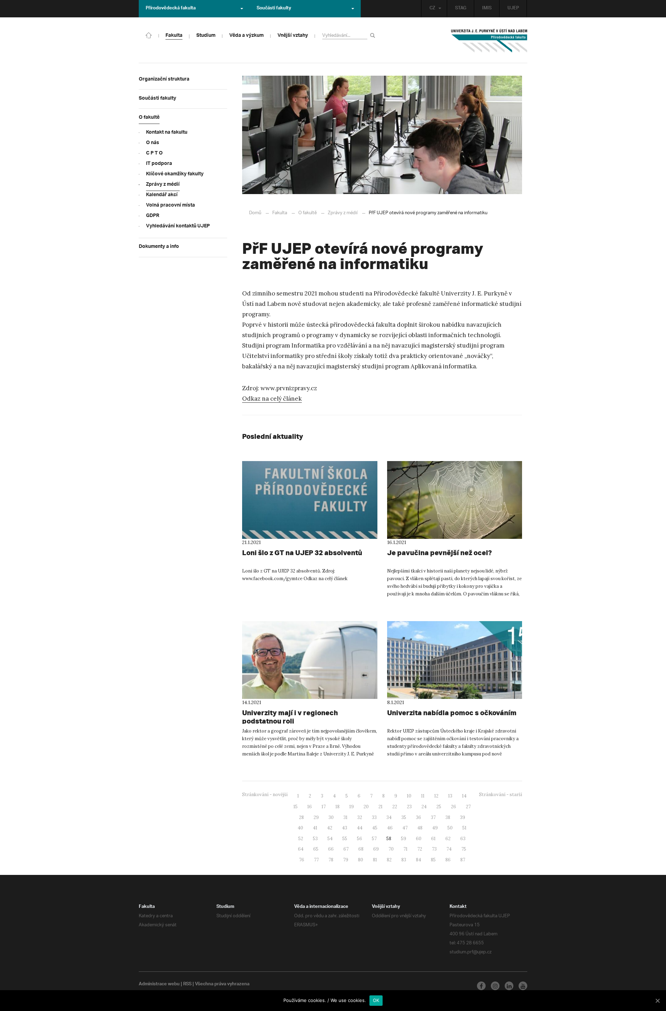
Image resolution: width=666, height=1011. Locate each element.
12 (436, 796)
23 (409, 807)
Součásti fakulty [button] (274, 8)
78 (330, 860)
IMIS (487, 8)
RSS (187, 984)
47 (405, 828)
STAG (460, 8)
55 (344, 839)
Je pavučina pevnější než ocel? (439, 552)
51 (464, 828)
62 (448, 839)
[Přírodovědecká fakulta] (149, 34)
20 (366, 807)
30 (331, 817)
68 (361, 849)
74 (449, 849)
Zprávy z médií (343, 213)
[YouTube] (523, 985)
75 (463, 849)
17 (324, 807)
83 (403, 860)
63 (463, 839)
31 (345, 817)
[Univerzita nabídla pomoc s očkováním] (454, 660)
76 (301, 860)
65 (315, 849)
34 (389, 817)
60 (418, 839)
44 (359, 828)
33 (374, 817)
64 (301, 849)
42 (329, 828)
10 (409, 796)
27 (468, 807)
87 (462, 860)
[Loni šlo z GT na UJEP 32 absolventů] (309, 500)
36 (418, 817)
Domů (255, 213)
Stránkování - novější (265, 794)
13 (450, 796)
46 (390, 828)
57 (374, 839)
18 (337, 807)
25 (438, 807)
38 (447, 817)
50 (450, 828)
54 (330, 839)
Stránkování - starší (500, 794)
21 (380, 807)
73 (434, 849)
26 (453, 807)
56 (359, 839)
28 (301, 817)
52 (300, 839)
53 (315, 839)
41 (315, 828)
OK (376, 1000)
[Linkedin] (509, 985)
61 (433, 839)
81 (375, 860)
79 (345, 860)
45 (374, 828)
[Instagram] (495, 985)
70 (391, 849)
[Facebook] (481, 985)
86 (448, 860)
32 (359, 817)
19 (351, 807)
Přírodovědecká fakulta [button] (171, 8)
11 (423, 796)
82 (389, 860)
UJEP (513, 8)
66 (331, 849)
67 (346, 849)
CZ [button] (432, 8)
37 (433, 817)
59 (403, 839)
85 (433, 860)
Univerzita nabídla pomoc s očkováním (451, 712)
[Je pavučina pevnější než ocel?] (454, 500)
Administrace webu (159, 984)
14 (464, 796)
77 (316, 860)
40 (300, 828)
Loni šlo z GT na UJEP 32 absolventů (302, 552)
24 (424, 807)
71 (405, 849)
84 (418, 860)
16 (309, 807)
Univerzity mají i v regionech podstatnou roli (290, 716)
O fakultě (307, 213)
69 (376, 849)
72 (419, 849)
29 (316, 817)
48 (419, 828)
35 (403, 817)
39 (462, 817)
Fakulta (279, 213)
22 (394, 807)
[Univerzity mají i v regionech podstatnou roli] (309, 660)
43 (344, 828)
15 (295, 807)
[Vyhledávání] (373, 35)
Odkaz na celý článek (272, 398)
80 (360, 860)
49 (435, 828)
